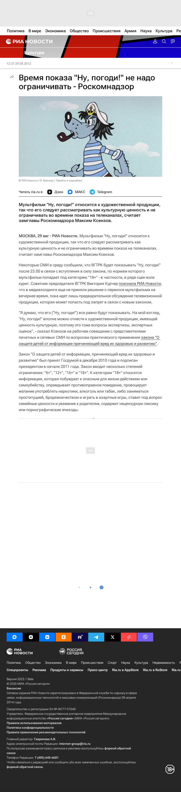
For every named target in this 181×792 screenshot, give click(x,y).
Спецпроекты (17, 670)
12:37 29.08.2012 (19, 63)
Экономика (53, 663)
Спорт (112, 663)
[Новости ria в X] (113, 637)
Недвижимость (164, 663)
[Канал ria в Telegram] (96, 637)
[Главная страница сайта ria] (28, 41)
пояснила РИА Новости (140, 283)
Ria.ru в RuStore (155, 670)
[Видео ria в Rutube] (80, 637)
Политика (14, 663)
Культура (141, 663)
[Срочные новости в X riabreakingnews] (129, 637)
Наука (125, 663)
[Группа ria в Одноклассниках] (64, 637)
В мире (71, 663)
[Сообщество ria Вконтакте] (47, 637)
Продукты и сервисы (66, 670)
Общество (33, 663)
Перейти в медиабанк (69, 180)
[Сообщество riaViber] (145, 637)
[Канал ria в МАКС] (15, 637)
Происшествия (92, 663)
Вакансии (14, 688)
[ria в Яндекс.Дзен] (31, 637)
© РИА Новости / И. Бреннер (36, 180)
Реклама (39, 670)
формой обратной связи (25, 767)
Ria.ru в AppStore (125, 670)
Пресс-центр (98, 670)
